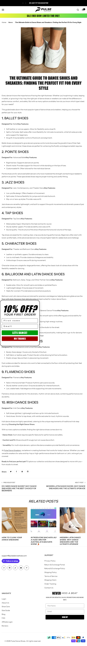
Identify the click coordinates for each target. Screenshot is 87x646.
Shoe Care (6, 606)
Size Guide (6, 610)
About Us (5, 603)
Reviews (5, 626)
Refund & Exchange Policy (54, 568)
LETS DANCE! (19, 332)
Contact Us (48, 588)
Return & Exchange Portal (54, 565)
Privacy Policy (50, 561)
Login (4, 599)
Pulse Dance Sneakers (12, 450)
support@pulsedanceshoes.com (14, 556)
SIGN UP (65, 617)
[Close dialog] (37, 303)
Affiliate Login (7, 622)
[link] (10, 471)
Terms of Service (50, 576)
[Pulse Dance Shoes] (43, 9)
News (10, 22)
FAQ (3, 618)
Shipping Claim (50, 580)
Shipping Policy (50, 572)
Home (4, 22)
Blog (3, 614)
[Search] (77, 9)
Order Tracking (50, 584)
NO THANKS (20, 338)
